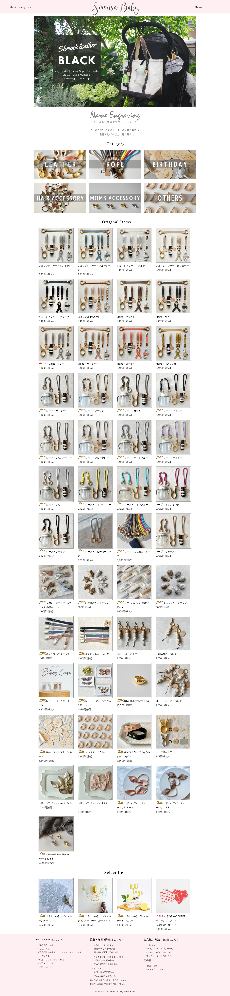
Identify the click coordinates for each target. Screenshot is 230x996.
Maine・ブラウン (126, 316)
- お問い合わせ (45, 967)
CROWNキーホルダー (167, 653)
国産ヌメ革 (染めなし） (90, 316)
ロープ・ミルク (54, 504)
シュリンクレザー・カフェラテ (172, 265)
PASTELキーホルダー (128, 653)
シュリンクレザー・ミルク (131, 265)
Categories (25, 7)
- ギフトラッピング (154, 969)
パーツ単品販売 (164, 752)
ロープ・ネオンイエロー (98, 504)
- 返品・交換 (151, 965)
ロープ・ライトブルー (136, 457)
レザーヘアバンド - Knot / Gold (55, 803)
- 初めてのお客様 (46, 945)
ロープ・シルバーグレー (59, 457)
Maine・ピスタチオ (166, 363)
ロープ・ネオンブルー (136, 504)
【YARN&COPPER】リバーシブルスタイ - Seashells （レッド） (172, 920)
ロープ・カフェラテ (56, 410)
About (12, 7)
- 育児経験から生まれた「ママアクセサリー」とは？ (62, 952)
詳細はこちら (170, 939)
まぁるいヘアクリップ (175, 602)
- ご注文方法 (44, 948)
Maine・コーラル (126, 363)
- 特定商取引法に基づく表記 (51, 959)
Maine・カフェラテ (88, 363)
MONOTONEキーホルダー (170, 700)
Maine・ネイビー (165, 316)
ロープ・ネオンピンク (167, 504)
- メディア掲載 (45, 956)
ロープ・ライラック (174, 457)
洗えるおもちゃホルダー (98, 654)
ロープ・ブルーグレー (97, 457)
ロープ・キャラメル (166, 551)
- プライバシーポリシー (49, 963)
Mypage (198, 7)
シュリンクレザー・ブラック (54, 316)
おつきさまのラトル (95, 752)
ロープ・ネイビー (172, 410)
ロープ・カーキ (132, 410)
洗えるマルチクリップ (58, 653)
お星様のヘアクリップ (97, 602)
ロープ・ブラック (55, 551)
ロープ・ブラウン (94, 410)
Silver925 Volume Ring (136, 700)
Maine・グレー (56, 363)
